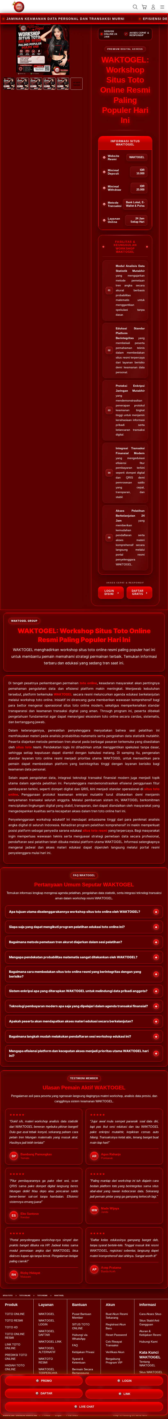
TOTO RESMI (14, 1320)
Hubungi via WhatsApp (79, 1336)
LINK (127, 1394)
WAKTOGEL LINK (50, 1341)
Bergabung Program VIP (114, 1360)
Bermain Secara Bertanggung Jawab (82, 1373)
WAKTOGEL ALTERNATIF (47, 1350)
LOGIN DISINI (109, 592)
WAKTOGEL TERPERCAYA (48, 1371)
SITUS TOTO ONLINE (81, 1326)
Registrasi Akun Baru (116, 1326)
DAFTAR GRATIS (137, 592)
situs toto (24, 747)
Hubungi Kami (148, 1341)
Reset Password (116, 1334)
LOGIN (127, 1381)
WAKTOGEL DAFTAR (46, 1333)
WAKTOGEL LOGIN (46, 1322)
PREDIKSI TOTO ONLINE (16, 1356)
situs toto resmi (95, 831)
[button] (144, 7)
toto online (88, 683)
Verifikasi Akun (115, 1352)
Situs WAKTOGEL (150, 1372)
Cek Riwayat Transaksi (114, 1343)
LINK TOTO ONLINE (12, 1346)
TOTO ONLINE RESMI (15, 1336)
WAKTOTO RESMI (46, 1360)
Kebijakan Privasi (83, 1352)
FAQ (75, 1345)
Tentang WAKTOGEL (147, 1363)
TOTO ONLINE (15, 1314)
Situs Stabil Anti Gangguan (149, 1322)
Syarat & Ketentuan (78, 1360)
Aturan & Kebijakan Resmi (150, 1333)
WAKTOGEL (63, 694)
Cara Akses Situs (150, 1314)
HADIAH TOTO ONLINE (15, 1367)
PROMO (46, 1381)
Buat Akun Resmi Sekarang (117, 1315)
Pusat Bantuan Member (81, 1315)
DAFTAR (46, 1394)
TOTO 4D (11, 1327)
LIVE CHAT (86, 1406)
